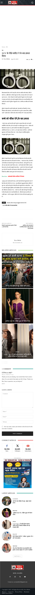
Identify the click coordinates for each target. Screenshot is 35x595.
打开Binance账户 (7, 372)
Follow (17, 445)
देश (7, 47)
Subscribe (28, 445)
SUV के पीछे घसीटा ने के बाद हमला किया (10, 205)
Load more (17, 556)
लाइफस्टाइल (17, 318)
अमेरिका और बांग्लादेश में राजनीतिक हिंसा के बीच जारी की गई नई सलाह (26, 227)
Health (15, 534)
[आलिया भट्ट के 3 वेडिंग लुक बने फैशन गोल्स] (17, 306)
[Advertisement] (17, 25)
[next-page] (6, 362)
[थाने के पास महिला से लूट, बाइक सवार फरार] (17, 270)
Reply (3, 383)
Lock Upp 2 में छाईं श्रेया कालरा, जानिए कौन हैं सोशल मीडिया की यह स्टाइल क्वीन (17, 355)
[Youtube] (25, 577)
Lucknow (17, 283)
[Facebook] (10, 577)
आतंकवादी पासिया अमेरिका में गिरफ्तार (16, 176)
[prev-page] (3, 362)
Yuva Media (7, 59)
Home (3, 47)
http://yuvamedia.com (17, 242)
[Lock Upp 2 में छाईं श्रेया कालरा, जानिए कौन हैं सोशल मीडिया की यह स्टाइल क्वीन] (17, 341)
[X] (20, 577)
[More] (24, 64)
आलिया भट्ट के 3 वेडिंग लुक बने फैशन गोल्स (17, 321)
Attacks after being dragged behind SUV (16, 202)
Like (7, 445)
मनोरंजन (17, 352)
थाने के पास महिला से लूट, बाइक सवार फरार (18, 286)
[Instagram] (15, 577)
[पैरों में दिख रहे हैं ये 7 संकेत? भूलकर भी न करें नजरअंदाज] (6, 536)
